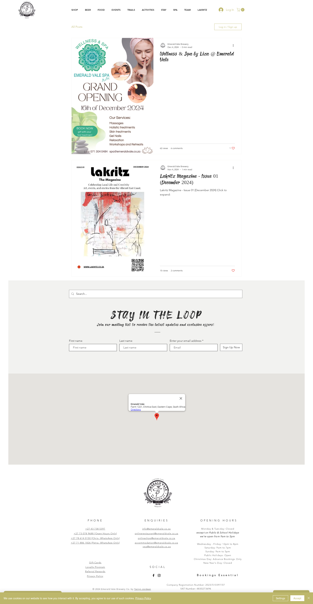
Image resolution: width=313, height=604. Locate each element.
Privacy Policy (143, 598)
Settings (280, 598)
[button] (87, 10)
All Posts (76, 26)
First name (75, 340)
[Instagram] (159, 575)
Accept (297, 598)
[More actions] (234, 45)
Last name (125, 340)
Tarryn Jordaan (142, 589)
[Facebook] (153, 575)
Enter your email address (185, 340)
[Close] (308, 598)
